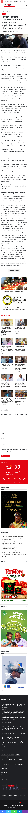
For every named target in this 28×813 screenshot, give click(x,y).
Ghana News (9, 759)
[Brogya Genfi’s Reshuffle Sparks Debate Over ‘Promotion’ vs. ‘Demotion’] (21, 322)
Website (3, 444)
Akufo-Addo (4, 754)
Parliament (14, 764)
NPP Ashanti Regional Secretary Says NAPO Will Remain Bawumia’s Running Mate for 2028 (20, 384)
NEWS (9, 805)
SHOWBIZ (9, 807)
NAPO (8, 761)
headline (15, 759)
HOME (5, 805)
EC (16, 756)
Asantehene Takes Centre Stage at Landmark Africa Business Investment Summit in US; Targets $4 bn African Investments (14, 543)
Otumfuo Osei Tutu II (6, 764)
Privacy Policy (4, 779)
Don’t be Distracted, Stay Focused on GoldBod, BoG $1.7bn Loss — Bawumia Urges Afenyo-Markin (20, 367)
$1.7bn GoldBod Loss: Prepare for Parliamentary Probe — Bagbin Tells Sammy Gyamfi (20, 349)
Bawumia (17, 754)
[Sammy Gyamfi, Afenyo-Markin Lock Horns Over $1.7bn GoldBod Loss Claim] (7, 377)
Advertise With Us (5, 772)
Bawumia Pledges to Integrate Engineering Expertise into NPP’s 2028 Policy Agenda (7, 400)
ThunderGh (24, 802)
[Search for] (26, 5)
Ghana (3, 759)
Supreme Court (21, 764)
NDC (13, 761)
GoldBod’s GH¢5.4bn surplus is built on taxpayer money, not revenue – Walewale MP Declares (7, 349)
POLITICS (8, 11)
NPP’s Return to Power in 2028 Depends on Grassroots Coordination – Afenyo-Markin (7, 366)
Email (2, 438)
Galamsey (21, 756)
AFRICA (14, 807)
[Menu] (2, 5)
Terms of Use (4, 777)
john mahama (22, 759)
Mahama (3, 761)
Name (3, 433)
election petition (14, 270)
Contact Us (3, 774)
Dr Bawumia (11, 756)
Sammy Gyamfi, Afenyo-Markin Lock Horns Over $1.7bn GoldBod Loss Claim (6, 384)
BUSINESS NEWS (20, 805)
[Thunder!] (9, 5)
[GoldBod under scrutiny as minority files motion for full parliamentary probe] (21, 393)
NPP (17, 761)
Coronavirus (4, 756)
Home (3, 11)
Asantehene (11, 754)
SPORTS (19, 807)
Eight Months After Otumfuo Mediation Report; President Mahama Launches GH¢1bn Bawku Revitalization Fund (6, 331)
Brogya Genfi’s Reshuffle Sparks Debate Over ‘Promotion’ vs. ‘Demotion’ (21, 329)
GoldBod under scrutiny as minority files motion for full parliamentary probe (20, 400)
